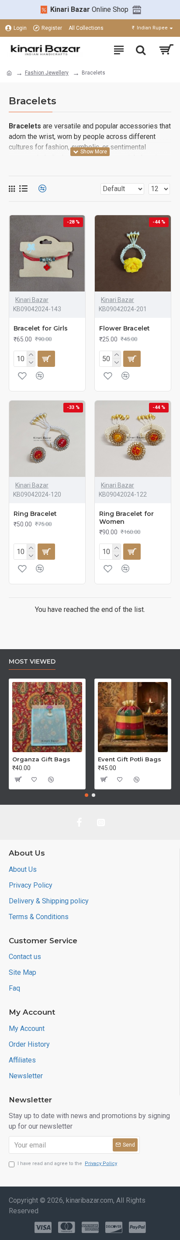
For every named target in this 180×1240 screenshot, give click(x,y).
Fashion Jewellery (47, 73)
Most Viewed (32, 661)
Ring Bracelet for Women (126, 518)
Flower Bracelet (124, 328)
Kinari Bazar (31, 299)
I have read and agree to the (67, 1163)
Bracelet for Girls (41, 328)
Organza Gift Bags (41, 759)
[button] (86, 795)
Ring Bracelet (35, 514)
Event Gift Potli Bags (129, 759)
